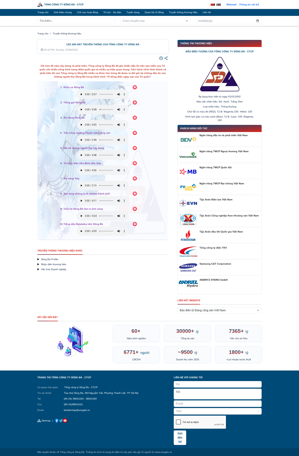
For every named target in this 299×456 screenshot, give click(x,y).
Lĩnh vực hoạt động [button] (87, 12)
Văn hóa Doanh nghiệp (53, 269)
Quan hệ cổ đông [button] (154, 12)
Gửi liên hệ (180, 437)
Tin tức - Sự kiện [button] (112, 12)
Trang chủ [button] (42, 12)
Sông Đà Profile (49, 259)
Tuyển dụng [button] (132, 12)
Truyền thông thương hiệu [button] (183, 12)
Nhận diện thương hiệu (53, 264)
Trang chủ (42, 33)
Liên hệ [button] (207, 12)
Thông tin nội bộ (249, 4)
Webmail (231, 4)
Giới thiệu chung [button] (63, 12)
